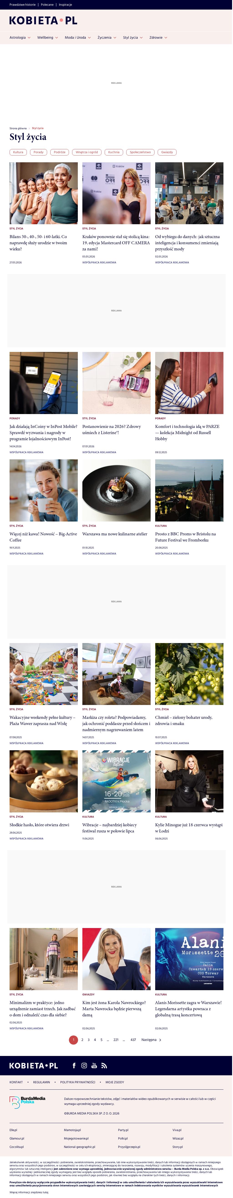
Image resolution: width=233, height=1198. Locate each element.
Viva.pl (176, 1130)
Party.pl (123, 1130)
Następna (149, 1040)
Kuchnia (113, 152)
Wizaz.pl (177, 1138)
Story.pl (177, 1147)
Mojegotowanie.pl (76, 1138)
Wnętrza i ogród (87, 152)
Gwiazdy (167, 152)
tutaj (45, 1192)
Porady (38, 152)
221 (116, 1040)
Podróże (59, 152)
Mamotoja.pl (72, 1130)
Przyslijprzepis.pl (129, 1147)
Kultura (18, 152)
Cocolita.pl (17, 1147)
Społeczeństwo (140, 152)
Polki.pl (123, 1138)
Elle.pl (13, 1130)
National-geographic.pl (79, 1147)
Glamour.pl (17, 1138)
